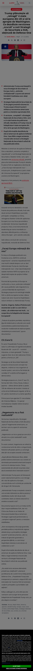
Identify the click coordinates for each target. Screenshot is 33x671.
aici (8, 647)
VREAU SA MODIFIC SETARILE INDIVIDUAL (16, 668)
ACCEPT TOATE (16, 666)
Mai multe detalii (19, 640)
